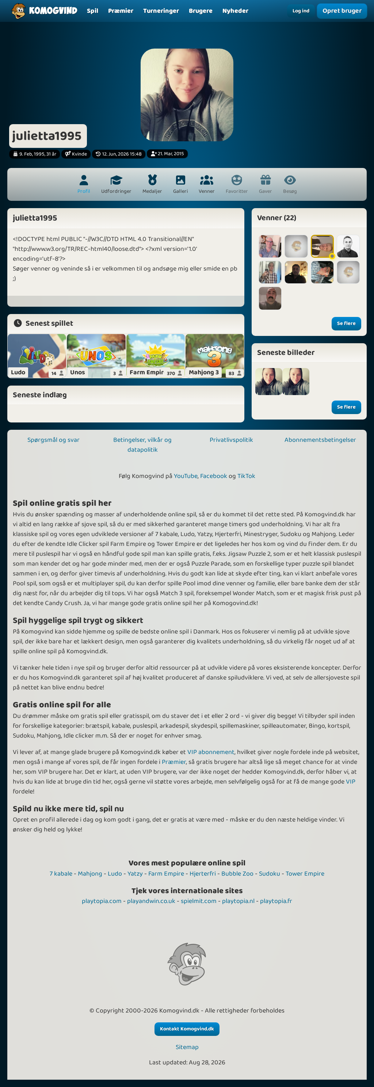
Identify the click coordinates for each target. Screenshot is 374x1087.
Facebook (213, 476)
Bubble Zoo (237, 874)
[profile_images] (268, 381)
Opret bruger (342, 11)
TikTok (246, 476)
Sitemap (187, 1047)
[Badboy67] (322, 246)
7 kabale (61, 874)
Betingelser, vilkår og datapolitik (142, 445)
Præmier (174, 762)
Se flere (346, 323)
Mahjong (90, 874)
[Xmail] (296, 272)
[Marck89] (322, 272)
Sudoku (269, 874)
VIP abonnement (210, 752)
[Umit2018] (270, 298)
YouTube (186, 476)
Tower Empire (305, 874)
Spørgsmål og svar (53, 440)
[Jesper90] (348, 246)
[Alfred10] (348, 272)
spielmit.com (199, 901)
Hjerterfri (203, 874)
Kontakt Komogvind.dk (187, 1029)
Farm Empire (166, 874)
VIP (350, 782)
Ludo (115, 874)
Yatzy (135, 874)
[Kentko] (270, 272)
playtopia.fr (276, 901)
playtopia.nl (238, 901)
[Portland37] (270, 246)
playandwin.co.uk (151, 901)
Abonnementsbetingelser (320, 440)
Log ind (301, 11)
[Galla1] (296, 246)
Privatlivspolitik (231, 440)
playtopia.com (102, 901)
